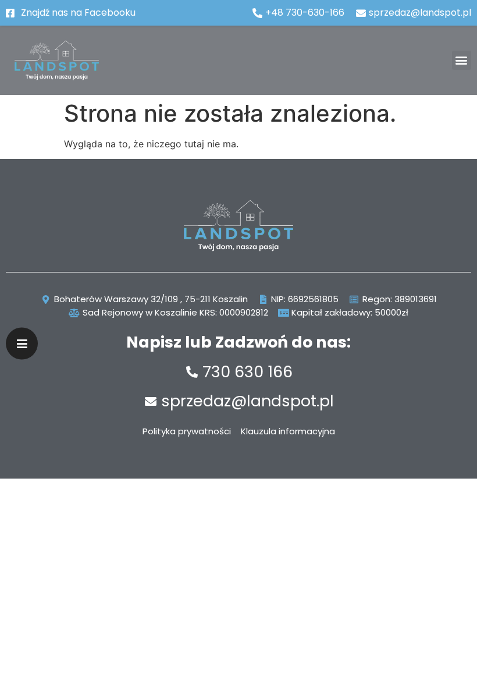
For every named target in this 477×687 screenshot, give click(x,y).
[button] (461, 60)
